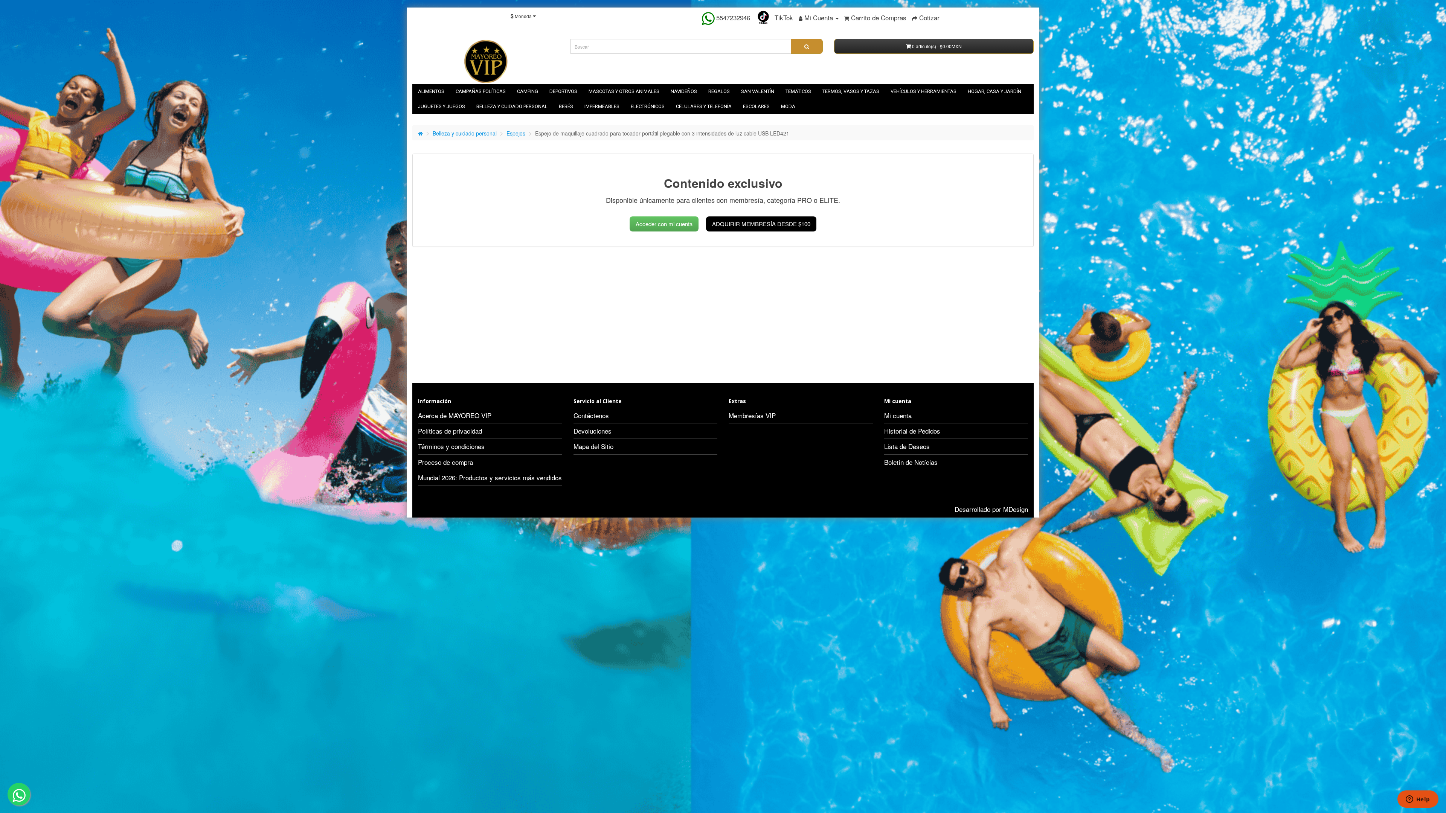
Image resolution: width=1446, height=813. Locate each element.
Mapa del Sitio (593, 446)
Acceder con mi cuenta (664, 224)
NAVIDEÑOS (684, 91)
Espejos (515, 133)
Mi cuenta (898, 415)
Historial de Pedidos (912, 430)
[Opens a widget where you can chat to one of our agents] (1417, 799)
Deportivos (563, 91)
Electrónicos (648, 106)
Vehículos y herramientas (923, 91)
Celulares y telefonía (704, 106)
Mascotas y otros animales (624, 91)
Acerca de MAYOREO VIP (454, 415)
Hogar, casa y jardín (994, 91)
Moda (788, 106)
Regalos (719, 91)
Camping (527, 91)
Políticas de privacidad (450, 430)
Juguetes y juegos (441, 106)
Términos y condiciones (451, 446)
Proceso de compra (445, 462)
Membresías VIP (752, 415)
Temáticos (798, 91)
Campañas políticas (481, 91)
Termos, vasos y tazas (850, 91)
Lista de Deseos (907, 446)
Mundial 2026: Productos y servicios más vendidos (490, 477)
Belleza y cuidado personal (512, 106)
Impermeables (601, 106)
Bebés (566, 106)
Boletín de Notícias (911, 462)
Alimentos (431, 91)
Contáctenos (591, 415)
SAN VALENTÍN (757, 91)
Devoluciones (593, 430)
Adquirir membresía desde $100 (761, 224)
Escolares (756, 106)
